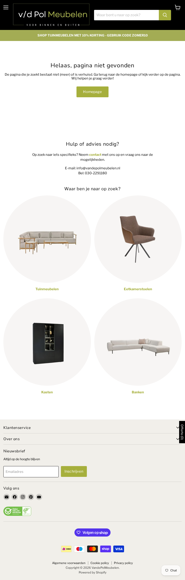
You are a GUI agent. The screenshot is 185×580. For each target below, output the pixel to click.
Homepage (92, 92)
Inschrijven (74, 471)
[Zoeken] (165, 15)
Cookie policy (99, 563)
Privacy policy (123, 563)
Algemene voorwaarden (69, 563)
